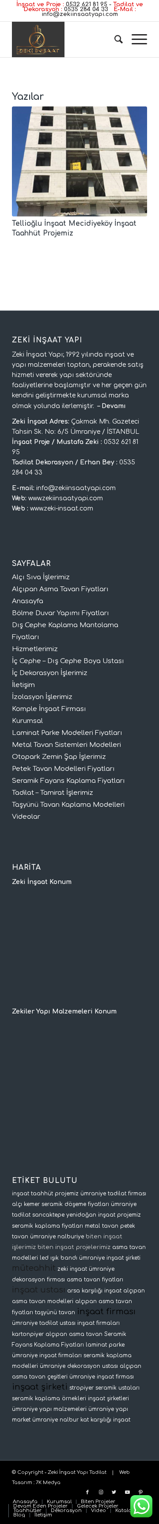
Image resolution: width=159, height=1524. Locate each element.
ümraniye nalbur (55, 1420)
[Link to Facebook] (87, 1492)
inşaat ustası (38, 1289)
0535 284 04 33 (86, 9)
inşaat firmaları (98, 1323)
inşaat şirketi (40, 1387)
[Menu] (135, 39)
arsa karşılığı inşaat (94, 1291)
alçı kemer (26, 1204)
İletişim (23, 685)
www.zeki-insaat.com (61, 508)
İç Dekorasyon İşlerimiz (49, 673)
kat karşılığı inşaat (105, 1420)
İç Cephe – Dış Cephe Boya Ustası (68, 661)
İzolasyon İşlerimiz (42, 697)
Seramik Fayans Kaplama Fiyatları (68, 781)
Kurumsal (27, 721)
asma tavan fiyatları (95, 1280)
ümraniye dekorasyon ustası (79, 1366)
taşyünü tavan (55, 1312)
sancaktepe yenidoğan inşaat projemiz (86, 1215)
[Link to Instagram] (100, 1492)
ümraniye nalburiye (57, 1236)
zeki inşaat (72, 1269)
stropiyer (81, 1388)
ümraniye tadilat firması (113, 1193)
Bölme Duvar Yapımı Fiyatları (60, 613)
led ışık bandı (58, 1258)
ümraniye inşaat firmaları (47, 1355)
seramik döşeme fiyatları (75, 1204)
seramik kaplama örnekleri (49, 1398)
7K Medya (48, 1482)
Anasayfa (27, 601)
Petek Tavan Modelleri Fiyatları (63, 769)
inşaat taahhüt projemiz (45, 1193)
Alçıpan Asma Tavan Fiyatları (60, 589)
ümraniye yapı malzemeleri (49, 1409)
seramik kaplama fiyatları (47, 1226)
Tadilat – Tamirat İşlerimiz (52, 793)
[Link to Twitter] (114, 1492)
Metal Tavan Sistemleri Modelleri (66, 745)
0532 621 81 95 (86, 4)
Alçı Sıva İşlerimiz (41, 577)
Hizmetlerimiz (35, 649)
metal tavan (101, 1226)
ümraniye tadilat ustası (44, 1323)
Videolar (26, 817)
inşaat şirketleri (108, 1398)
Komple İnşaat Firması (49, 709)
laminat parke (105, 1345)
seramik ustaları (117, 1388)
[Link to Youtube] (127, 1492)
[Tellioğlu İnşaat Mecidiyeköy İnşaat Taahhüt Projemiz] (79, 161)
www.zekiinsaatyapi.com (65, 498)
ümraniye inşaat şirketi (109, 1258)
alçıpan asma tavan (73, 1334)
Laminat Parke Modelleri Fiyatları (67, 733)
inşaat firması (106, 1311)
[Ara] (114, 39)
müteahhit (34, 1268)
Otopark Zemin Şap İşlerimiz (59, 757)
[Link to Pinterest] (140, 1492)
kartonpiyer (28, 1334)
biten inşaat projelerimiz (74, 1247)
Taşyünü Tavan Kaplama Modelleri (68, 805)
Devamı (114, 406)
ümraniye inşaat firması (101, 1377)
